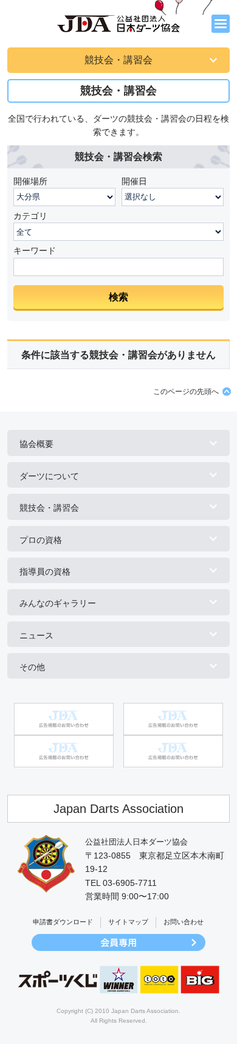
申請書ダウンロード (63, 921)
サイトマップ (128, 921)
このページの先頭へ (186, 391)
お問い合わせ (183, 921)
